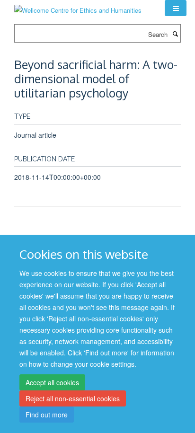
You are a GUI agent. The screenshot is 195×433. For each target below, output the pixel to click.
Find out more (47, 414)
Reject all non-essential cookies (73, 398)
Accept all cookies (52, 382)
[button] (175, 8)
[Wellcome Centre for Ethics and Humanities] (78, 6)
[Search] (175, 33)
